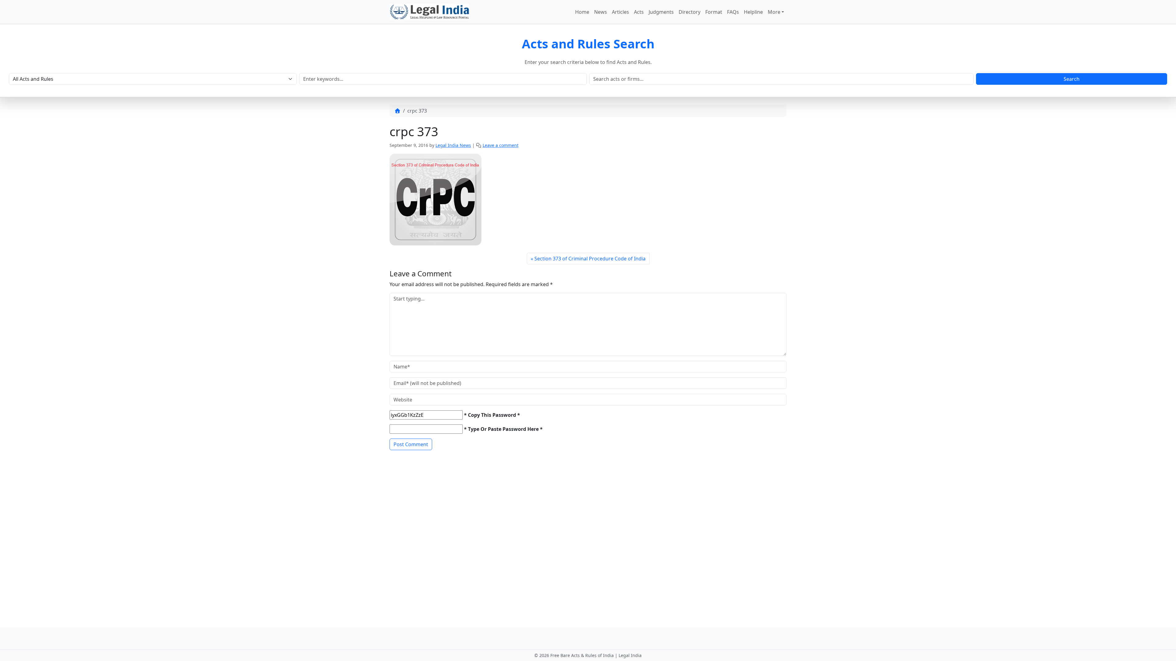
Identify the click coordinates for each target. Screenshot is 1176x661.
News (600, 12)
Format (713, 12)
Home (582, 12)
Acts (639, 12)
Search (1072, 79)
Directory (689, 12)
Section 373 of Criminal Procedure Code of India (590, 258)
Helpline (753, 12)
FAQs (733, 12)
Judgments (661, 12)
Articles (620, 12)
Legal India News (453, 145)
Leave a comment (500, 145)
